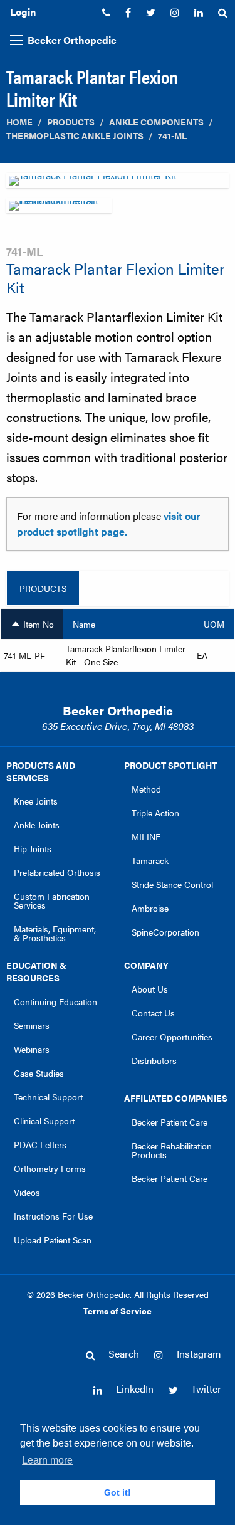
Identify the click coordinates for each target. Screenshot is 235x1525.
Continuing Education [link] (55, 1001)
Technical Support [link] (48, 1096)
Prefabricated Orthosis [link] (57, 872)
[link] (106, 12)
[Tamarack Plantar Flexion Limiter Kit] (117, 184)
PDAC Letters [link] (40, 1144)
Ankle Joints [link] (37, 824)
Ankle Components (156, 122)
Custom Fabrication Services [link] (52, 900)
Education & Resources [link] (36, 971)
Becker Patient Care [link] (169, 1122)
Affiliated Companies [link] (175, 1098)
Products (71, 122)
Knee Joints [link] (36, 800)
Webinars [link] (32, 1049)
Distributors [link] (154, 1060)
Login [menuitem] (23, 11)
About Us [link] (150, 989)
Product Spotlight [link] (170, 765)
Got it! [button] (117, 1492)
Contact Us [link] (153, 1012)
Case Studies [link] (39, 1073)
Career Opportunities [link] (172, 1036)
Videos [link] (27, 1192)
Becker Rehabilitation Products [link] (172, 1150)
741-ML (172, 136)
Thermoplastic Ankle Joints (75, 136)
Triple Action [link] (155, 812)
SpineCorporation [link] (165, 932)
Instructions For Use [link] (53, 1216)
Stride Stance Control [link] (172, 884)
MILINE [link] (146, 836)
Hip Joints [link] (32, 848)
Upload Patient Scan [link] (52, 1239)
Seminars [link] (32, 1025)
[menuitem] (106, 12)
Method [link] (146, 789)
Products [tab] (42, 588)
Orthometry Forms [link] (50, 1168)
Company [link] (146, 965)
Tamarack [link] (150, 860)
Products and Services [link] (40, 771)
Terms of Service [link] (117, 1310)
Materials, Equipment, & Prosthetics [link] (55, 933)
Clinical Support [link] (44, 1120)
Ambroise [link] (150, 908)
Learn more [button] (47, 1460)
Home (19, 122)
